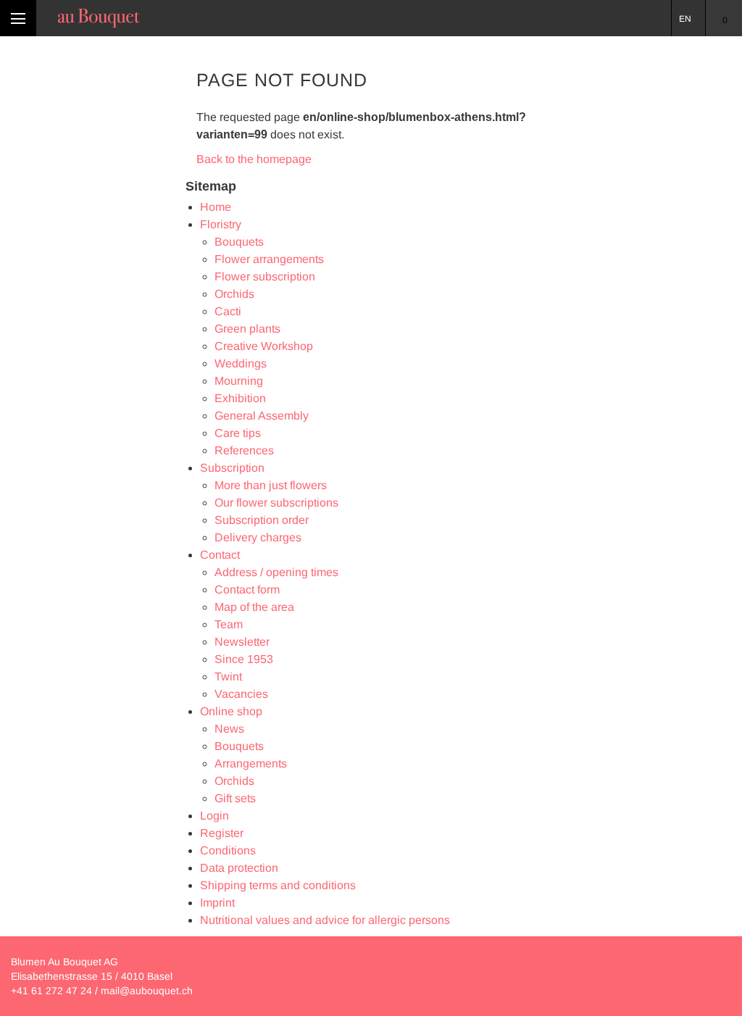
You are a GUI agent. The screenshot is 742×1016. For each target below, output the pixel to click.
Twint (228, 676)
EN (685, 19)
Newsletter (242, 642)
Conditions (228, 850)
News (229, 729)
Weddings (240, 363)
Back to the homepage (254, 159)
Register (221, 833)
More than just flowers (270, 485)
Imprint (217, 902)
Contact (220, 555)
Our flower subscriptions (276, 502)
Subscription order (261, 520)
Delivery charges (257, 537)
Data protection (239, 868)
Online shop (231, 711)
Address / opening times (276, 572)
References (244, 450)
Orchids (234, 294)
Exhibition (240, 398)
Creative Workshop (263, 346)
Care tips (237, 433)
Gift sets (235, 798)
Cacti (227, 311)
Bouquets (239, 242)
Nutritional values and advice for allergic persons (325, 920)
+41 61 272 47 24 (51, 990)
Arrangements (250, 763)
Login (214, 815)
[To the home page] (99, 18)
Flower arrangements (269, 259)
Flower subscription (264, 276)
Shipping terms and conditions (278, 885)
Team (228, 624)
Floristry (220, 224)
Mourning (238, 381)
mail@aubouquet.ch (147, 990)
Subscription (232, 468)
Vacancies (241, 694)
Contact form (247, 589)
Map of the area (254, 607)
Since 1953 (243, 659)
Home (215, 207)
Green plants (247, 328)
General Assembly (261, 415)
